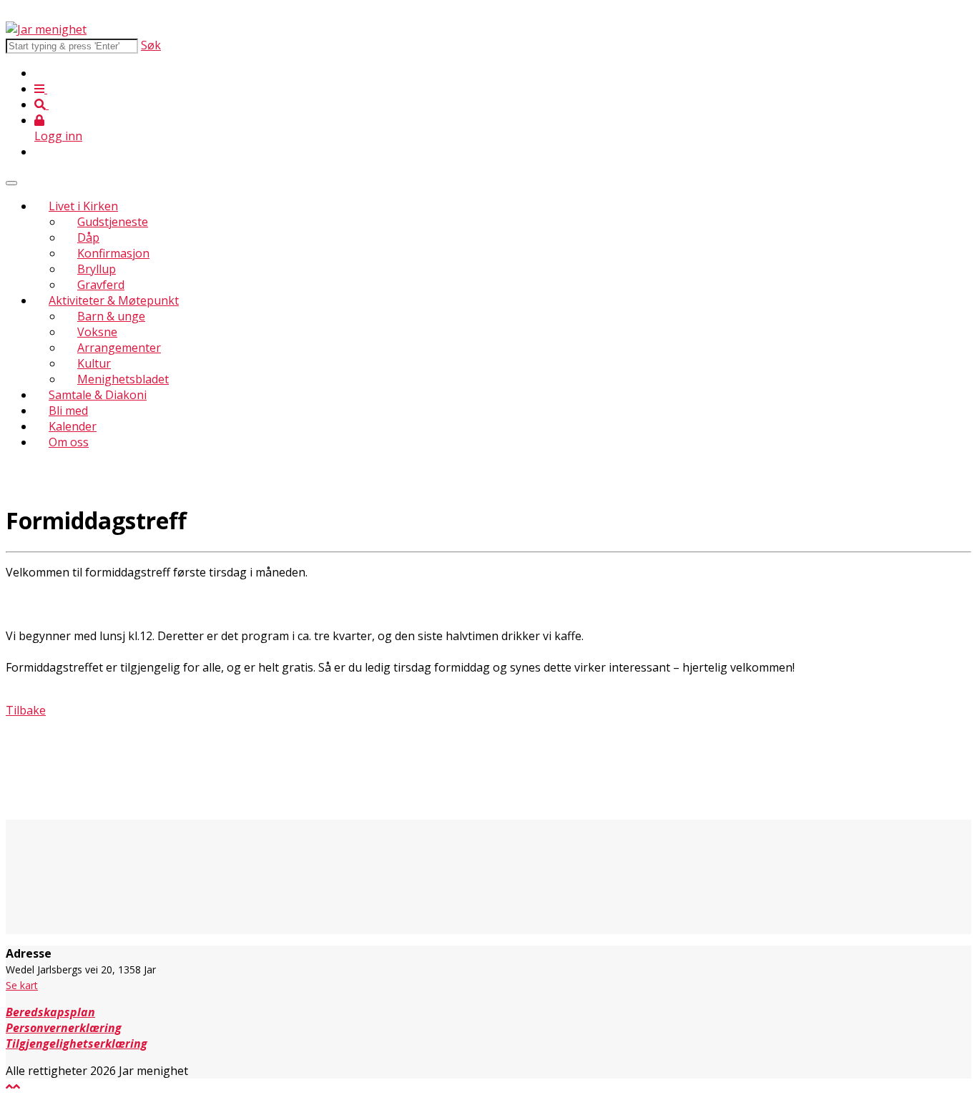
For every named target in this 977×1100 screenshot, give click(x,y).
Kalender (73, 426)
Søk (151, 45)
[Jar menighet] (46, 29)
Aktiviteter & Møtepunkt (114, 300)
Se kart (22, 985)
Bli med (68, 410)
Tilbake (26, 710)
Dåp (88, 237)
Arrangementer (119, 347)
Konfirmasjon (113, 253)
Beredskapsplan (50, 1012)
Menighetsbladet (123, 379)
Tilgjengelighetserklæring (76, 1043)
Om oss (69, 442)
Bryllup (96, 269)
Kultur (94, 363)
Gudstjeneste (112, 222)
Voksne (97, 332)
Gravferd (100, 285)
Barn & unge (111, 316)
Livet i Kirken (83, 206)
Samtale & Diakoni (98, 395)
